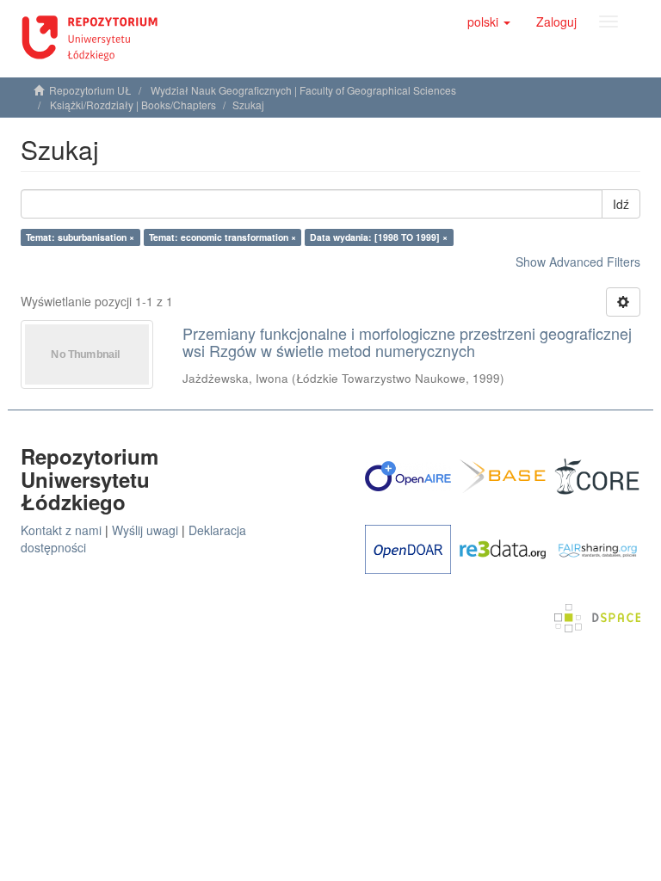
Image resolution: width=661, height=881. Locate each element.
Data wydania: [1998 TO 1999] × (379, 237)
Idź (621, 204)
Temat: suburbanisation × (80, 237)
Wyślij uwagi (145, 530)
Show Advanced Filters (578, 261)
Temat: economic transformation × (222, 237)
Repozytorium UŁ (90, 90)
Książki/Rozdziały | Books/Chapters (133, 104)
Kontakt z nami (61, 530)
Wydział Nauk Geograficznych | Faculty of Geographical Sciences (303, 90)
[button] (488, 21)
